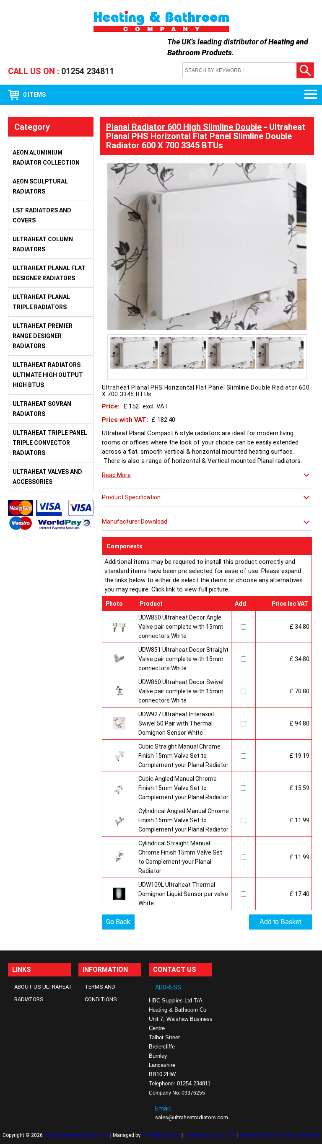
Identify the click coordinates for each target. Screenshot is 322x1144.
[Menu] (307, 94)
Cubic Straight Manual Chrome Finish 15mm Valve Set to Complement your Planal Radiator (183, 755)
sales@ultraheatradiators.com (191, 1117)
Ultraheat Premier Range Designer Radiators (43, 336)
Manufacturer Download (134, 521)
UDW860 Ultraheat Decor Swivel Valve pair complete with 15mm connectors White (180, 691)
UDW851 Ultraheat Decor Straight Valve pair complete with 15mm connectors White (183, 658)
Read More (116, 475)
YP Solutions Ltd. (161, 1135)
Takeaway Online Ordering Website (279, 1135)
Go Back (118, 922)
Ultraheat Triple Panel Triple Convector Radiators (50, 442)
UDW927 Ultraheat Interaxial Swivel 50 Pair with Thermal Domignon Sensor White (176, 723)
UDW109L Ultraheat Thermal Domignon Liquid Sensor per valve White (183, 893)
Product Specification (131, 497)
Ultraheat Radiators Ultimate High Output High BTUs (48, 375)
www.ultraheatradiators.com (76, 1135)
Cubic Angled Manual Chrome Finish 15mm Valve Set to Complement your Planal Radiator (183, 788)
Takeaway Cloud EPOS (210, 1135)
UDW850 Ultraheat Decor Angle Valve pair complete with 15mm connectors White (180, 626)
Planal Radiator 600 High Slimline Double (184, 127)
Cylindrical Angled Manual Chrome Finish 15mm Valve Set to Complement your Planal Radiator (183, 820)
